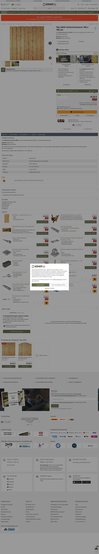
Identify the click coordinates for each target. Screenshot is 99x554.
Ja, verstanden (40, 285)
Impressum (52, 288)
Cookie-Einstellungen (57, 279)
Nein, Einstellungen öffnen (58, 285)
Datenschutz (47, 288)
